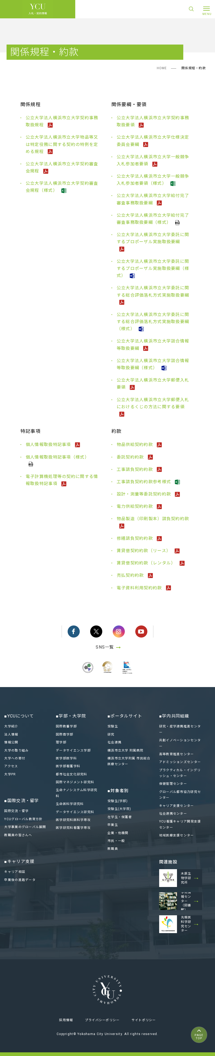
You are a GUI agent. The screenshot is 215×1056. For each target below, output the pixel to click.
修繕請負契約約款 (135, 538)
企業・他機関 (118, 833)
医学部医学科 (66, 758)
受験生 (113, 726)
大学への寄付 (14, 758)
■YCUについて (19, 716)
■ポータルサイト (125, 716)
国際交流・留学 (16, 811)
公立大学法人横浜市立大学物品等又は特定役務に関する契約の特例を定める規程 (62, 144)
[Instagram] (119, 631)
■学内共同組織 (174, 716)
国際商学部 (64, 734)
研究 (111, 734)
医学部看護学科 (68, 766)
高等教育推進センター (176, 754)
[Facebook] (74, 631)
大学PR (10, 774)
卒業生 (113, 825)
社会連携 (114, 742)
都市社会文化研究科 (71, 774)
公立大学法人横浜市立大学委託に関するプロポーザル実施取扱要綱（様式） (153, 268)
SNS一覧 (105, 647)
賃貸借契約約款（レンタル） (147, 562)
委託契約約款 (131, 457)
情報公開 (11, 742)
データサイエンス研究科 (75, 812)
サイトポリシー (144, 1020)
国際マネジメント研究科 (75, 782)
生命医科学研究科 (70, 804)
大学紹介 (11, 726)
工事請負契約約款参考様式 (145, 481)
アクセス (11, 766)
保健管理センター (173, 784)
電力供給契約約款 (135, 506)
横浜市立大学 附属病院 (125, 750)
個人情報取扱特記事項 (49, 444)
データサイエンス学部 (73, 750)
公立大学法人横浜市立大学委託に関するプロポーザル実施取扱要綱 (153, 238)
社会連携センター (173, 813)
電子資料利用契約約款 (140, 587)
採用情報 (66, 1020)
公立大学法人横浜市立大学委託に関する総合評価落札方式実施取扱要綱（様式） (153, 321)
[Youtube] (141, 631)
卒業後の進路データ (20, 880)
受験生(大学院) (119, 809)
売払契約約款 (131, 575)
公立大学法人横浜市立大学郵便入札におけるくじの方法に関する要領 (153, 403)
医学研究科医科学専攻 (73, 820)
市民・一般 (116, 841)
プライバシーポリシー (102, 1020)
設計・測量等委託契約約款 (145, 494)
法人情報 (11, 734)
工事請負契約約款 (135, 469)
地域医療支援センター (176, 835)
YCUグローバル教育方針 (23, 819)
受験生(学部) (118, 801)
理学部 (61, 742)
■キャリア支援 (19, 861)
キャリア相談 (14, 872)
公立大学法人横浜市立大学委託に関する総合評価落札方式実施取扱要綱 (153, 291)
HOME (162, 68)
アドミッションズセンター (180, 762)
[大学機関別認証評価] (87, 673)
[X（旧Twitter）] (96, 631)
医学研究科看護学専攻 (73, 828)
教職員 (113, 849)
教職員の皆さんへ (18, 835)
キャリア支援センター (176, 806)
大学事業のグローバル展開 (25, 827)
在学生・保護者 (120, 817)
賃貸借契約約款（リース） (144, 550)
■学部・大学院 (71, 716)
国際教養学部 (66, 726)
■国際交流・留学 (21, 800)
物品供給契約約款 (135, 444)
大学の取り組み (16, 750)
